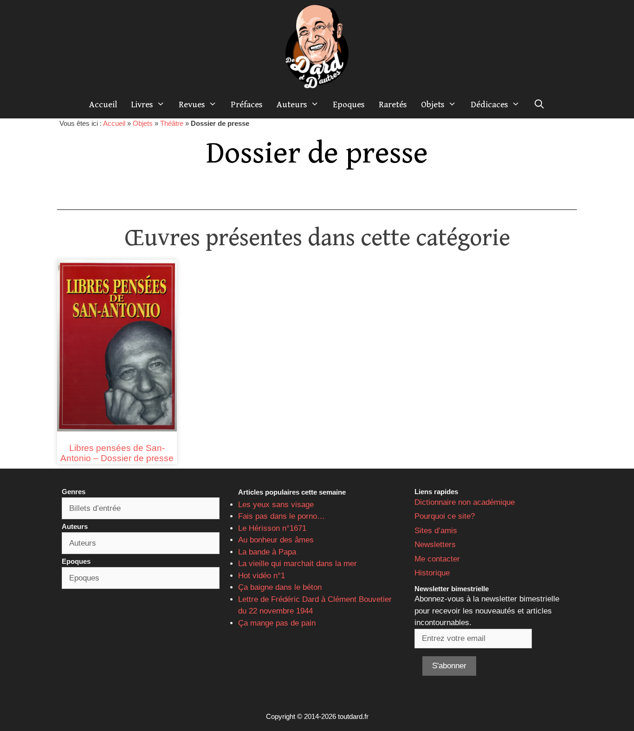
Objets (433, 104)
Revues (192, 104)
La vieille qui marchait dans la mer (297, 563)
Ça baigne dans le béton (280, 587)
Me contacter (437, 559)
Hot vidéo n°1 (261, 575)
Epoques (349, 104)
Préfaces (247, 104)
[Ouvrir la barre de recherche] (539, 104)
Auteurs (292, 104)
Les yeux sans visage (276, 504)
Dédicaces (489, 104)
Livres (142, 104)
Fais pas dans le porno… (281, 516)
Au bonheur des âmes (276, 539)
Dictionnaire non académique (464, 502)
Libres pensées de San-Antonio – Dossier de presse (117, 453)
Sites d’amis (435, 530)
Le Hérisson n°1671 (272, 528)
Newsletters (435, 544)
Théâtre (171, 123)
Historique (432, 572)
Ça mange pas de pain (277, 623)
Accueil (103, 104)
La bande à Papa (267, 552)
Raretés (393, 104)
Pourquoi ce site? (444, 516)
